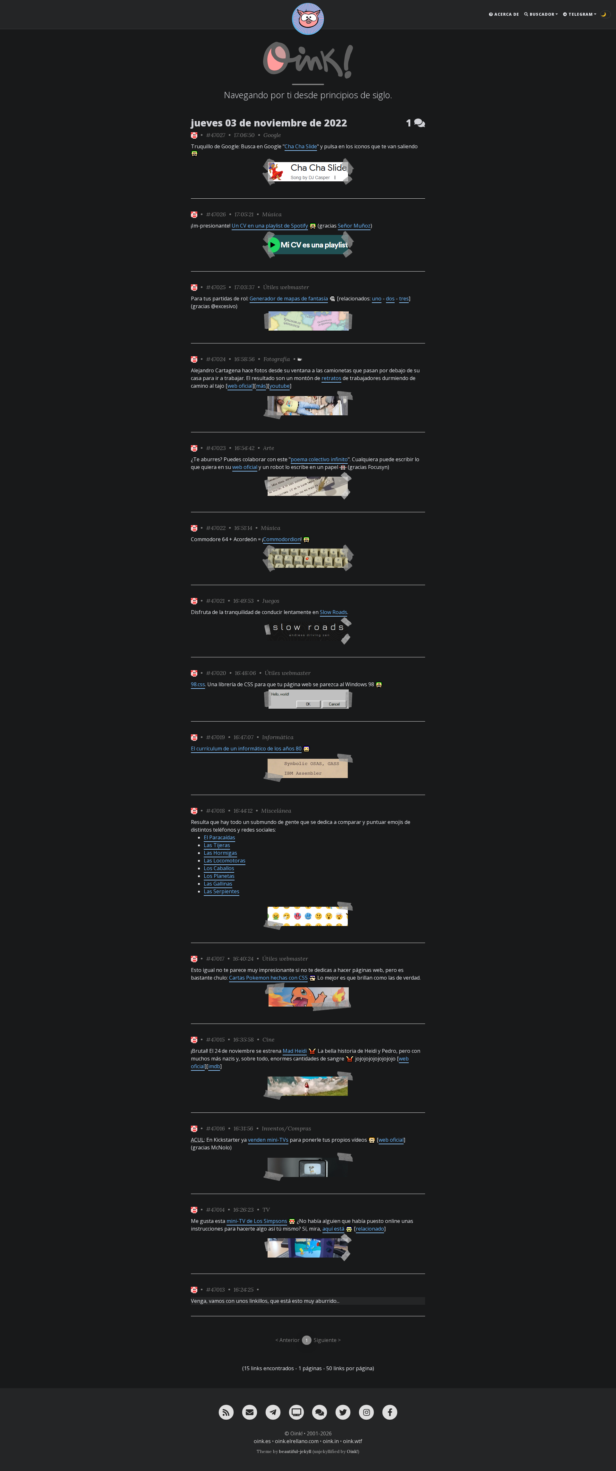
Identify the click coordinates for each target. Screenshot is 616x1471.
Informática (278, 737)
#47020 (216, 673)
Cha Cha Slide (301, 146)
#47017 (215, 958)
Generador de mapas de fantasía (289, 298)
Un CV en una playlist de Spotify (270, 225)
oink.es (262, 1441)
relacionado (370, 1228)
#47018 (215, 810)
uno (376, 298)
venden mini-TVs (268, 1139)
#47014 (215, 1209)
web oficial (239, 385)
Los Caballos (219, 868)
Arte (268, 448)
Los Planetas (219, 875)
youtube (280, 385)
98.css (198, 684)
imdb (214, 1066)
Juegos (270, 600)
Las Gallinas (218, 883)
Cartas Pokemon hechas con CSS (268, 977)
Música (272, 214)
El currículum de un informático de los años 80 (246, 748)
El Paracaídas (219, 837)
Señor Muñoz (354, 225)
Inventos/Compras (286, 1128)
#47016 (215, 1128)
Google (272, 135)
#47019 (215, 737)
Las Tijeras (217, 845)
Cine (268, 1039)
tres (404, 298)
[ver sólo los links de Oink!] (194, 135)
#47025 (216, 287)
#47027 (215, 135)
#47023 (216, 448)
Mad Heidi (295, 1050)
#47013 (215, 1289)
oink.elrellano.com (297, 1441)
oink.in (331, 1441)
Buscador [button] (541, 14)
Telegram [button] (580, 14)
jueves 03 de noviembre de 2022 (269, 122)
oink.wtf (352, 1441)
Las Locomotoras (224, 860)
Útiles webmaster (286, 287)
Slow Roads (333, 612)
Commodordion (282, 539)
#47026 (216, 214)
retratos (331, 378)
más (261, 385)
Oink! (352, 1451)
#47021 (215, 600)
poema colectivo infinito (319, 459)
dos (390, 298)
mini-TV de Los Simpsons (257, 1220)
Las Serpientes (221, 891)
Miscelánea (276, 810)
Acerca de (506, 14)
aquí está (333, 1228)
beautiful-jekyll (295, 1451)
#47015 (215, 1039)
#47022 (216, 528)
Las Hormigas (220, 852)
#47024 (216, 359)
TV (266, 1209)
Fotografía (276, 359)
